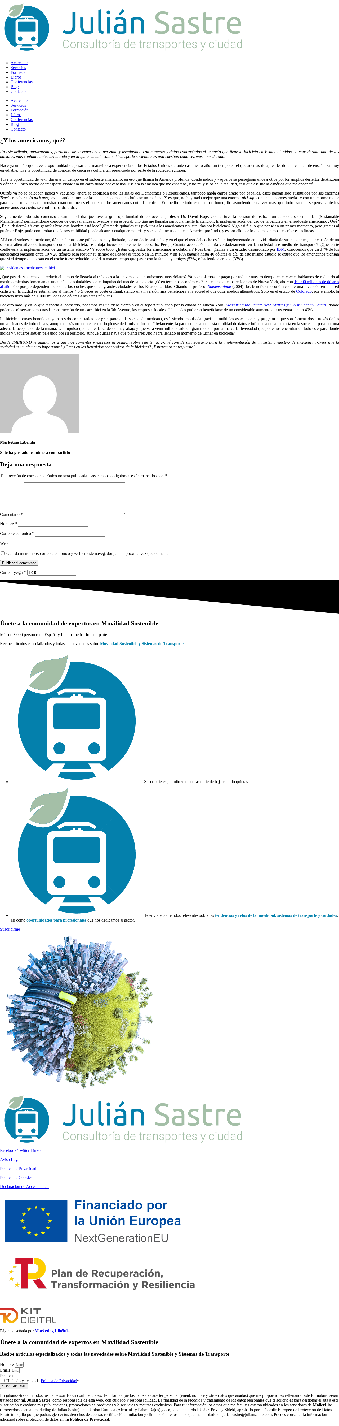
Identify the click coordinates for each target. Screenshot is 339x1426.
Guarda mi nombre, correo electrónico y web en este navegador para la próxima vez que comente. (88, 553)
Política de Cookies (16, 1177)
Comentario (11, 514)
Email (5, 1370)
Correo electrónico (17, 533)
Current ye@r (13, 572)
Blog (15, 86)
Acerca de (19, 63)
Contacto (18, 91)
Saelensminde (219, 286)
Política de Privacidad (18, 1168)
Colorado (304, 291)
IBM (281, 249)
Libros (16, 77)
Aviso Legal (10, 1159)
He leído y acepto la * (42, 1381)
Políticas (7, 1375)
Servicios (18, 67)
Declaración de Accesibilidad (24, 1186)
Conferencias (22, 82)
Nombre (8, 523)
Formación (20, 72)
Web (4, 543)
